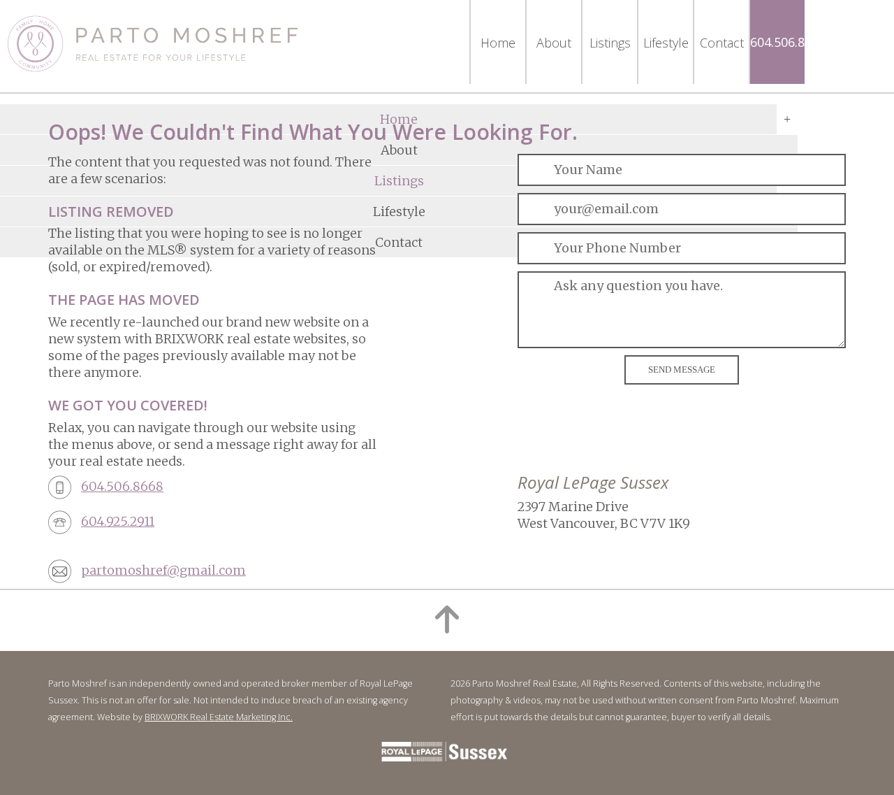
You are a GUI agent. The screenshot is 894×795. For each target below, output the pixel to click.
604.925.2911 (117, 521)
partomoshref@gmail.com (163, 570)
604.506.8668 (788, 42)
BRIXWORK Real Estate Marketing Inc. (219, 717)
